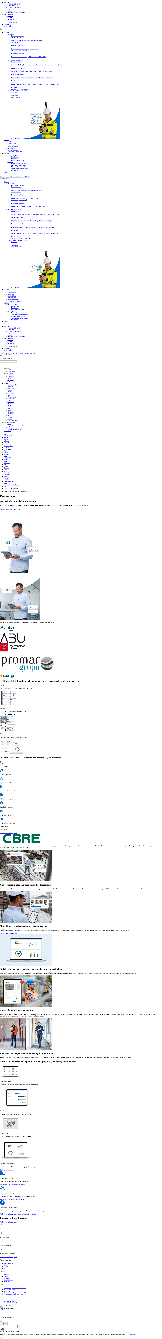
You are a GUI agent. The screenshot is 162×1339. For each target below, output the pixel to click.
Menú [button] (27, 177)
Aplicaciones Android (10, 1303)
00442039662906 (30, 353)
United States (11, 371)
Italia (9, 395)
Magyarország (12, 397)
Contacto (10, 16)
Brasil (9, 369)
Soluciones (11, 34)
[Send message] (18, 1326)
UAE (9, 427)
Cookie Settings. (131, 1334)
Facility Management (17, 160)
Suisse (9, 415)
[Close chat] (6, 1323)
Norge (9, 400)
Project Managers (13, 150)
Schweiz (10, 408)
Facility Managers (13, 146)
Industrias (6, 153)
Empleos (10, 17)
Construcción (15, 157)
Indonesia (10, 378)
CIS (9, 381)
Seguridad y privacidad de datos (17, 12)
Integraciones (15, 87)
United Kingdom (13, 420)
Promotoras (11, 145)
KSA (9, 424)
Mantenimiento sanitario (18, 167)
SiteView (16, 115)
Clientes (6, 140)
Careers (6, 1266)
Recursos (6, 2)
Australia (10, 375)
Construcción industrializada (19, 168)
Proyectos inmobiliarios (24, 48)
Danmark (10, 386)
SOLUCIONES (12, 155)
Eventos (10, 11)
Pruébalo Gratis (16, 177)
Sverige (10, 417)
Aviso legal (7, 1291)
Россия (10, 403)
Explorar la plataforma (6, 1170)
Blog (9, 9)
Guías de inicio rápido (14, 4)
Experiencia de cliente (14, 7)
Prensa (9, 21)
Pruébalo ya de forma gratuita (8, 833)
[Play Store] (7, 519)
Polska (9, 405)
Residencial (14, 170)
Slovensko (11, 412)
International (7, 431)
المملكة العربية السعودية (15, 425)
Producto (6, 32)
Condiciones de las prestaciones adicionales (16, 1293)
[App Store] (7, 514)
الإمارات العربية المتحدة (15, 429)
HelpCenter (11, 5)
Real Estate (14, 158)
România (10, 407)
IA (4, 174)
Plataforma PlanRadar (17, 36)
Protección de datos (9, 1289)
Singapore (11, 380)
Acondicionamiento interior (19, 165)
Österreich (11, 402)
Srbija (9, 410)
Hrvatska (10, 393)
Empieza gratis (4, 509)
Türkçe (10, 419)
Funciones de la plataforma (15, 60)
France (10, 391)
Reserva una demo (5, 177)
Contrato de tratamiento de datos (13, 1294)
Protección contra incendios (19, 163)
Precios (6, 172)
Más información (12, 1184)
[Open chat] (2, 1329)
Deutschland (11, 388)
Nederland (11, 398)
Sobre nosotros (8, 14)
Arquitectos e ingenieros (15, 151)
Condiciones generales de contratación (15, 1288)
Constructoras (12, 143)
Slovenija (10, 414)
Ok (1, 1338)
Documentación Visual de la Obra (18, 91)
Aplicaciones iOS (9, 1301)
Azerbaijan (11, 376)
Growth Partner (12, 22)
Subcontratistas (12, 148)
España (10, 390)
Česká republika (12, 385)
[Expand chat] (2, 1323)
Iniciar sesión (8, 26)
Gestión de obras (26, 40)
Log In (23, 177)
